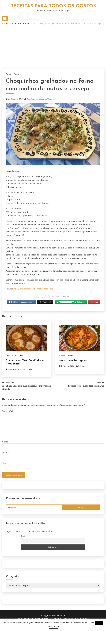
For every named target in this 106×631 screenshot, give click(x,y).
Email (5, 452)
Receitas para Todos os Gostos (40, 99)
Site (4, 463)
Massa (62, 356)
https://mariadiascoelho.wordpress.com (32, 288)
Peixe (9, 74)
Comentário (9, 411)
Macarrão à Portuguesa (73, 360)
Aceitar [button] (99, 623)
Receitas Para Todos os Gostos (53, 6)
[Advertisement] (53, 46)
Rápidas (19, 356)
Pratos (17, 74)
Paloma (28, 369)
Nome (6, 441)
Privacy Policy (53, 626)
